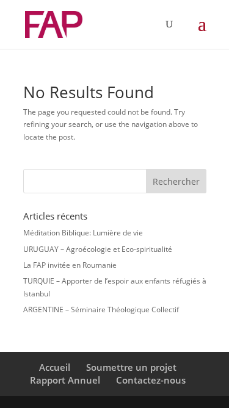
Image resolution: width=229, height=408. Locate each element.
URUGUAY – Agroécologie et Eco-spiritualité (97, 249)
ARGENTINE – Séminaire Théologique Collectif (101, 309)
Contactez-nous (151, 380)
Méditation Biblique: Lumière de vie (83, 232)
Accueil (54, 367)
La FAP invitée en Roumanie (70, 265)
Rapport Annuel (65, 380)
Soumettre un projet (131, 367)
